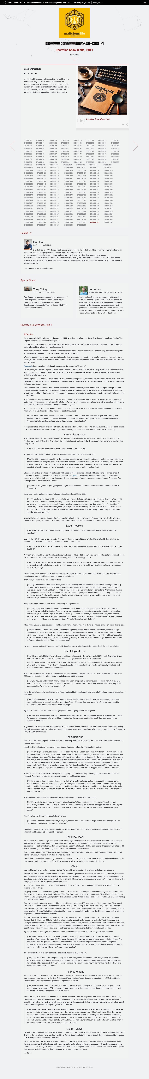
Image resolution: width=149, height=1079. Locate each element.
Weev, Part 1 (98, 2)
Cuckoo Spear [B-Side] (81, 2)
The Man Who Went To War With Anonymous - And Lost (48, 2)
